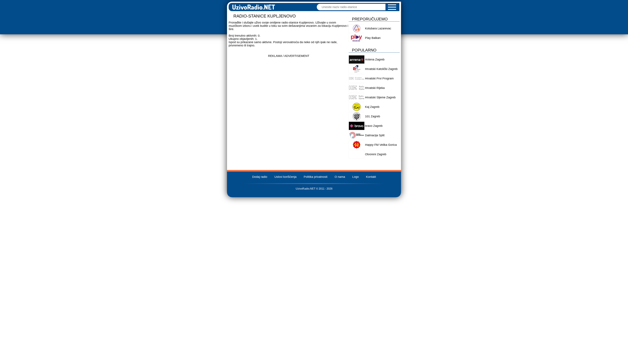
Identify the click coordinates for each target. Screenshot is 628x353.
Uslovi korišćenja (285, 176)
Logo (355, 176)
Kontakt (371, 176)
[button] (392, 7)
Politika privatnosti (315, 176)
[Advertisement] (289, 82)
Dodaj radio (259, 176)
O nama (340, 176)
